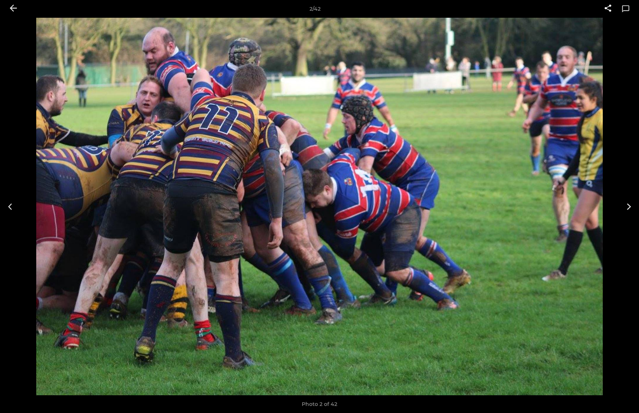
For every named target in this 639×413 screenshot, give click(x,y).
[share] (608, 9)
